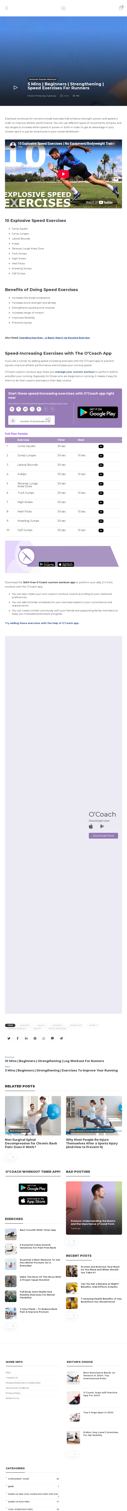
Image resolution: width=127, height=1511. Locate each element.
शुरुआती (33, 1486)
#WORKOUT (57, 1025)
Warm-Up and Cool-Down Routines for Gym (33, 1494)
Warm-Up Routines (33, 1502)
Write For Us (12, 1398)
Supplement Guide (33, 1479)
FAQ (8, 1372)
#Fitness (93, 1025)
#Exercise (25, 1025)
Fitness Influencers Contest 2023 (23, 1383)
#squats (37, 1029)
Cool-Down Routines (33, 1509)
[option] (33, 1124)
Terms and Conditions (17, 1388)
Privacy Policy (13, 1393)
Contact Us (12, 1377)
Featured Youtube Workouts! (43, 79)
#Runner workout (17, 1029)
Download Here (103, 835)
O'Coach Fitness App (37, 96)
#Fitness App (76, 1025)
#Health (41, 1025)
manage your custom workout (75, 371)
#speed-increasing (57, 1029)
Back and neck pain (19, 1131)
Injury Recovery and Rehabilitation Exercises (92, 1131)
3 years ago (51, 96)
